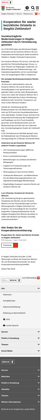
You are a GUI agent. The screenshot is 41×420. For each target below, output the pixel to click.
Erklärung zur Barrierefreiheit (14, 313)
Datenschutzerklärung (11, 307)
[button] (37, 14)
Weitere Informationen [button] (11, 402)
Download (7, 245)
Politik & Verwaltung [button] (10, 338)
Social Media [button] (6, 351)
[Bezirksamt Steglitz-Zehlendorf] (11, 280)
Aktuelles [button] (5, 389)
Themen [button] (4, 345)
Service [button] (4, 332)
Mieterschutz (28, 14)
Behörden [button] (5, 377)
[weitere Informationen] (3, 8)
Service (19, 14)
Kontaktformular (9, 301)
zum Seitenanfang (29, 278)
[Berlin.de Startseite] (6, 2)
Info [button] (3, 288)
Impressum (7, 295)
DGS (8, 319)
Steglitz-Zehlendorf (7, 14)
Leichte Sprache (12, 325)
